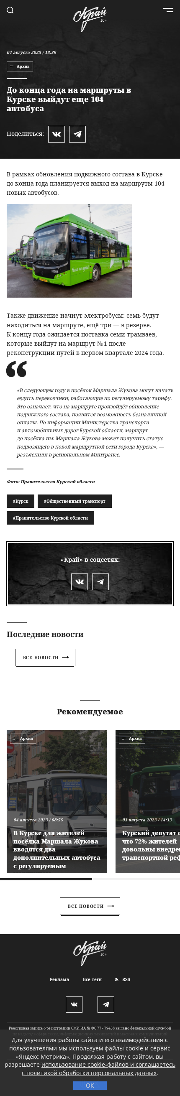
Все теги (92, 979)
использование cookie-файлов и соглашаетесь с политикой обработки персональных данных (98, 1068)
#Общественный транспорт (74, 501)
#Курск (20, 501)
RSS (125, 979)
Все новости (41, 657)
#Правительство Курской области (50, 518)
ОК (90, 1085)
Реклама (59, 979)
